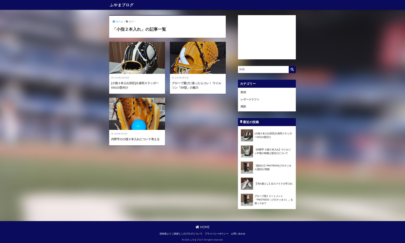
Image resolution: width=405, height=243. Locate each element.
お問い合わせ (238, 233)
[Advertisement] (267, 37)
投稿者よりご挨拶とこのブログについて (181, 233)
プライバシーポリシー (217, 233)
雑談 (243, 106)
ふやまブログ (122, 5)
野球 (243, 92)
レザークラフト (250, 99)
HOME (204, 227)
